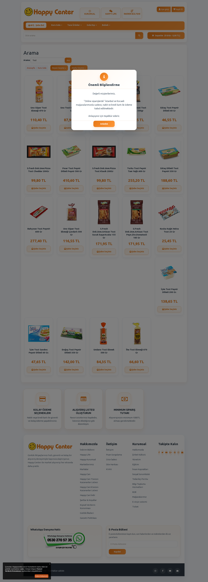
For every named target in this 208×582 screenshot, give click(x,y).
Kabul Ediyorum (41, 576)
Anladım (104, 124)
